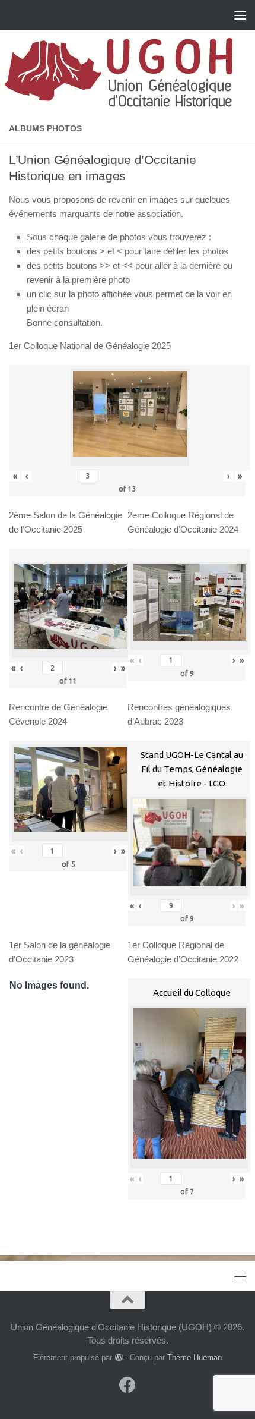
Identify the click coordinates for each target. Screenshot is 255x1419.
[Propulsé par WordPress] (118, 1357)
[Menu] (240, 15)
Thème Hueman (194, 1357)
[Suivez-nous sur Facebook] (127, 1385)
